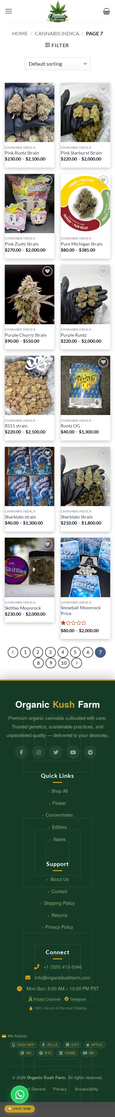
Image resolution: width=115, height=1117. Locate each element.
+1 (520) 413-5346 (63, 966)
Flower (59, 803)
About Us (59, 879)
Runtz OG (70, 425)
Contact (59, 891)
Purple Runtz (74, 335)
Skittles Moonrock (23, 608)
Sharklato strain (20, 516)
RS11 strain (16, 425)
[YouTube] (73, 752)
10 (64, 663)
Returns (59, 915)
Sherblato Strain (77, 516)
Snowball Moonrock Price (81, 610)
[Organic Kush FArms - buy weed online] (57, 11)
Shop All (59, 791)
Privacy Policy (59, 927)
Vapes (59, 839)
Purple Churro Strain (26, 335)
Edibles (59, 827)
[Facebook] (21, 752)
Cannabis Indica (57, 33)
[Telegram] (90, 752)
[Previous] (13, 652)
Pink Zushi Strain (22, 244)
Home (20, 33)
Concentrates (59, 815)
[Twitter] (56, 752)
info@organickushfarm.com (62, 977)
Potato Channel (47, 999)
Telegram (78, 999)
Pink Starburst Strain (81, 152)
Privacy (60, 1089)
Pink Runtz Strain (22, 152)
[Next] (76, 663)
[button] (8, 11)
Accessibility (86, 1089)
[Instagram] (38, 752)
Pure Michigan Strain (82, 244)
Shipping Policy (59, 903)
